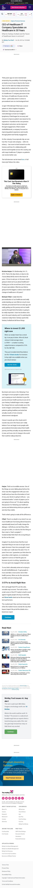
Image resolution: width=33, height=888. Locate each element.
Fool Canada (5, 834)
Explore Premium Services (18, 21)
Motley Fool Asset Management (10, 846)
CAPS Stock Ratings (20, 831)
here (23, 159)
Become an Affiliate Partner (9, 856)
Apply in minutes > (16, 195)
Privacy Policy (5, 868)
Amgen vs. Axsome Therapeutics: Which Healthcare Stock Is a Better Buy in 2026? (21, 643)
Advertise (4, 821)
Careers (4, 811)
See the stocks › (12, 365)
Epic (20, 814)
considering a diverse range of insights (10, 688)
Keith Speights (22, 655)
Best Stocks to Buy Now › (18, 7)
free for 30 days (23, 685)
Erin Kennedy (22, 639)
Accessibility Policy (6, 874)
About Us (4, 809)
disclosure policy (15, 689)
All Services (22, 809)
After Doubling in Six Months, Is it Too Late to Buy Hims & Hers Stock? (20, 673)
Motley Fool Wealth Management (10, 848)
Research (4, 814)
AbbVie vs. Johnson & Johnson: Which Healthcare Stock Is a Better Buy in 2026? (21, 636)
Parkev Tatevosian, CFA (25, 670)
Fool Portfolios (22, 819)
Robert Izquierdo (23, 664)
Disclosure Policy (6, 871)
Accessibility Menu (16, 1)
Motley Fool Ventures (7, 851)
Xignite (14, 803)
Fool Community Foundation (9, 853)
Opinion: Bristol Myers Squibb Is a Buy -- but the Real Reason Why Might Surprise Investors (20, 651)
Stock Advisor (22, 811)
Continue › (8, 617)
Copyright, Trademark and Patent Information (13, 878)
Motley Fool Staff (9, 40)
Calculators (18, 836)
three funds (8, 597)
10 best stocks (14, 354)
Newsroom (4, 816)
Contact (4, 819)
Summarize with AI (10, 49)
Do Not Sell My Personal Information (11, 884)
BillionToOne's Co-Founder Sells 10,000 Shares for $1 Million (19, 667)
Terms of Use (5, 864)
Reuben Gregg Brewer (24, 647)
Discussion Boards (20, 834)
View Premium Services (13, 778)
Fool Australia (5, 831)
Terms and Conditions (7, 881)
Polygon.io (20, 803)
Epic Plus (21, 816)
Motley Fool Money (23, 824)
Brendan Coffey (23, 632)
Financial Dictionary (20, 838)
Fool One (21, 821)
